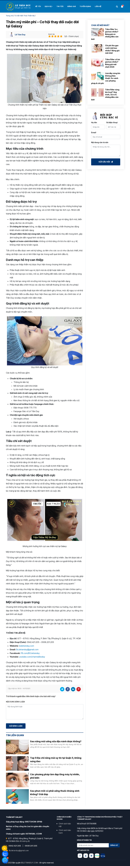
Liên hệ (98, 6)
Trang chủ (9, 16)
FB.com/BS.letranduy (30, 653)
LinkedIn (73, 689)
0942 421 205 (15, 846)
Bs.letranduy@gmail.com (27, 649)
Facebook (68, 689)
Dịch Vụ (48, 6)
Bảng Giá (71, 6)
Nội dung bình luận (15, 702)
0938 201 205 (31, 846)
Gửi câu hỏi (104, 162)
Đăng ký (114, 845)
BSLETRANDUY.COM (29, 863)
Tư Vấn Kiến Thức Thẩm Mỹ (25, 16)
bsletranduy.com (26, 646)
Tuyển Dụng (85, 6)
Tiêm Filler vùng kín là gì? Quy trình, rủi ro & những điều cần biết (105, 95)
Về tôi (38, 6)
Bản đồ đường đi (23, 841)
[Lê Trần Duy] (97, 855)
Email (93, 132)
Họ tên (94, 122)
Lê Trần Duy (20, 34)
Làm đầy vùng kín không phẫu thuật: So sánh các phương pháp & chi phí (105, 78)
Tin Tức (60, 6)
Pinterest (79, 689)
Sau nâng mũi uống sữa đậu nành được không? (55, 741)
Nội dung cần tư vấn (99, 142)
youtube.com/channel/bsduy (32, 656)
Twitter (62, 689)
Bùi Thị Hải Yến (18, 7)
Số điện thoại (112, 122)
